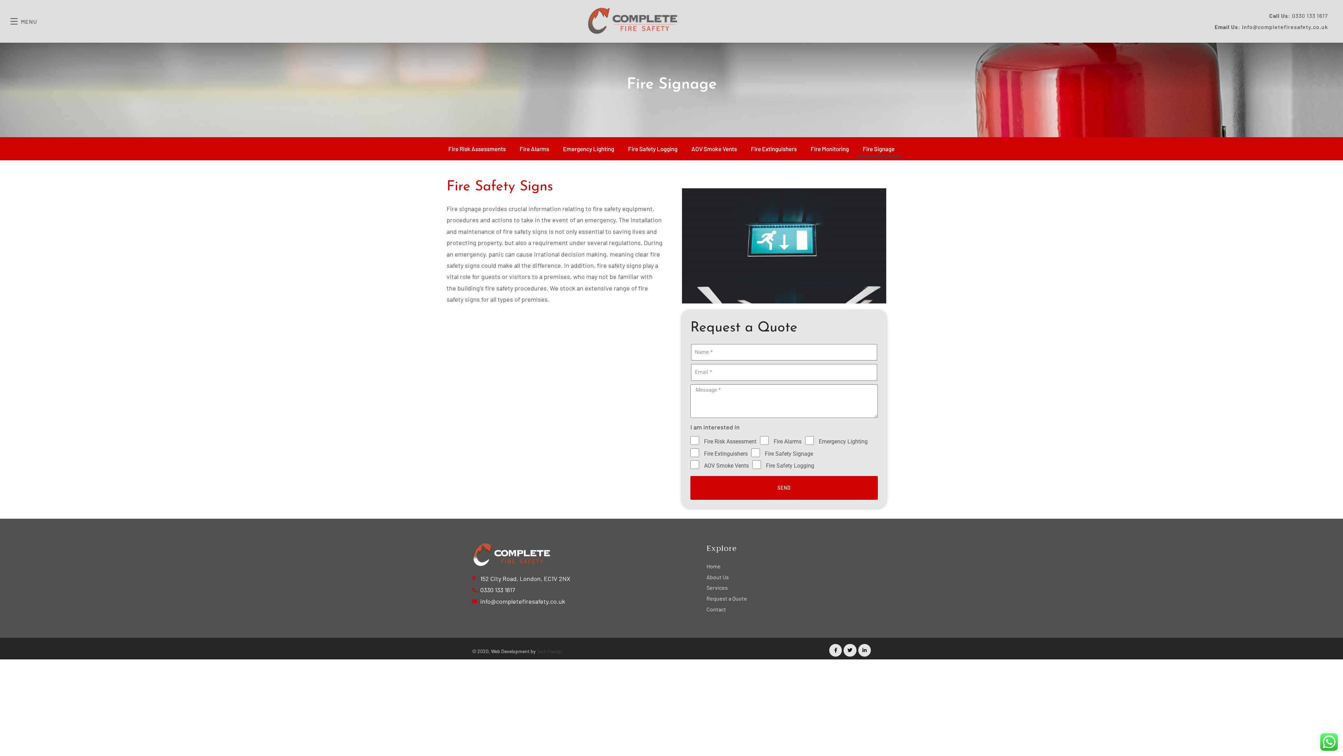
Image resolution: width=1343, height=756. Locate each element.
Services (717, 587)
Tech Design (549, 651)
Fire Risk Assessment (730, 441)
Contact (716, 609)
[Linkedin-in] (864, 650)
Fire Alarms (534, 148)
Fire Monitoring (830, 148)
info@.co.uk (1285, 26)
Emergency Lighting (588, 148)
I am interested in (715, 427)
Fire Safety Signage (789, 453)
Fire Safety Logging (652, 148)
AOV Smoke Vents (714, 148)
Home (713, 566)
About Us (717, 577)
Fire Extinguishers (774, 148)
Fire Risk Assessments (477, 148)
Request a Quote (726, 598)
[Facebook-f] (835, 650)
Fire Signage (879, 148)
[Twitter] (850, 650)
